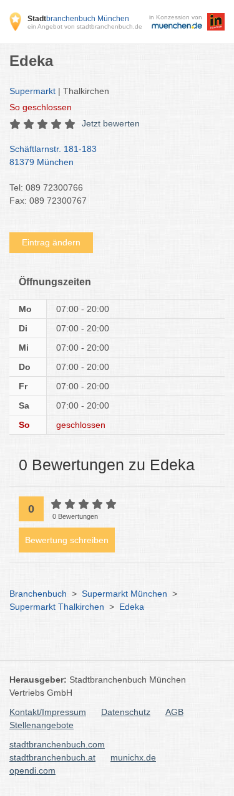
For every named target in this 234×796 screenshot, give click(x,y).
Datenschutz (125, 712)
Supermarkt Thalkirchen (56, 607)
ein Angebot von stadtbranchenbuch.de (84, 26)
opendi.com (32, 770)
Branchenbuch (38, 594)
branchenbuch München (78, 18)
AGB (174, 712)
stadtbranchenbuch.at (52, 757)
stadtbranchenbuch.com (57, 744)
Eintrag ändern (51, 242)
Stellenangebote (41, 725)
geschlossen (40, 107)
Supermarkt (32, 91)
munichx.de (133, 757)
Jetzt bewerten (111, 123)
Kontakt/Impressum (47, 712)
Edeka (131, 607)
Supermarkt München (124, 594)
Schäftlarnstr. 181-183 (53, 155)
